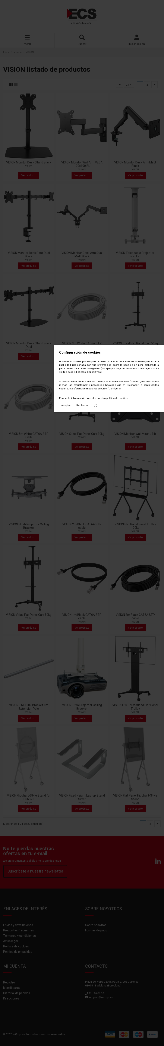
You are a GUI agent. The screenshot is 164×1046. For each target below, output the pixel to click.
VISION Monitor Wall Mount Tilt (135, 434)
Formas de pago (96, 930)
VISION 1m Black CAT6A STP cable (81, 616)
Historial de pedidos (16, 993)
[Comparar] (28, 157)
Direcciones (11, 998)
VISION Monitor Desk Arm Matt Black (135, 164)
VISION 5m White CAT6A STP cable (28, 435)
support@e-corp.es (101, 997)
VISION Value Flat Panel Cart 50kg (28, 614)
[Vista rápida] (34, 157)
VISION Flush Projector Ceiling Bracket (29, 526)
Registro (9, 982)
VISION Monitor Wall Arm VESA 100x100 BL (81, 164)
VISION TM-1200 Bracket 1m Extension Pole (28, 706)
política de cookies (117, 398)
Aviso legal (10, 941)
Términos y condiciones (19, 935)
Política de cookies (16, 946)
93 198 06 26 (96, 993)
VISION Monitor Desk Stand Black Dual (28, 345)
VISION (28, 166)
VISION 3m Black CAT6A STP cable (135, 616)
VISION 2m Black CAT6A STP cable (81, 526)
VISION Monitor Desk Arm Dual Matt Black (82, 254)
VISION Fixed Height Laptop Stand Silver (82, 797)
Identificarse (11, 987)
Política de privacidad (17, 951)
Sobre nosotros (96, 925)
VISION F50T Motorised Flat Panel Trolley (135, 706)
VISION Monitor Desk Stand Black (28, 162)
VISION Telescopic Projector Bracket (135, 254)
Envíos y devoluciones (18, 925)
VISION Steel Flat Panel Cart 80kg (81, 434)
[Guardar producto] (23, 157)
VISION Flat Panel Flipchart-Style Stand (135, 797)
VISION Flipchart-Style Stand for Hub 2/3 (29, 797)
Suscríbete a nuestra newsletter (35, 871)
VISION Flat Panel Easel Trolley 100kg (135, 526)
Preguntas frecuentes (18, 930)
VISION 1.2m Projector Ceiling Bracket (82, 706)
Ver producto (28, 175)
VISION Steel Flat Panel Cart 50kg (135, 343)
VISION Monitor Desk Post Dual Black (29, 254)
